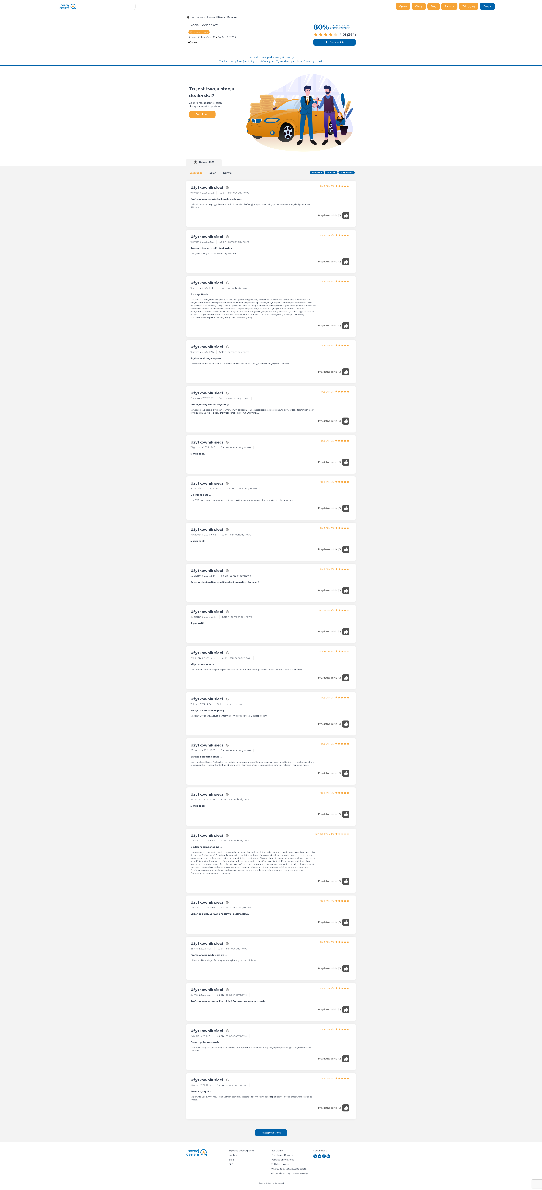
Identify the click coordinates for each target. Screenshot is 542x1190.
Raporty (449, 6)
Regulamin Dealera (282, 1155)
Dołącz (487, 6)
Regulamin (277, 1150)
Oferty (418, 6)
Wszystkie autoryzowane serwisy (289, 1173)
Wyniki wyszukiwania (204, 17)
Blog (433, 6)
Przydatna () (329, 215)
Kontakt (233, 1155)
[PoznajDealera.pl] (68, 6)
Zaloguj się (468, 6)
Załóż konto (202, 114)
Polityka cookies (280, 1164)
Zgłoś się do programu (241, 1150)
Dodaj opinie (337, 42)
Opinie (403, 6)
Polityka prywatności (282, 1159)
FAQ (231, 1164)
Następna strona (271, 1132)
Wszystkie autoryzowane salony (289, 1168)
